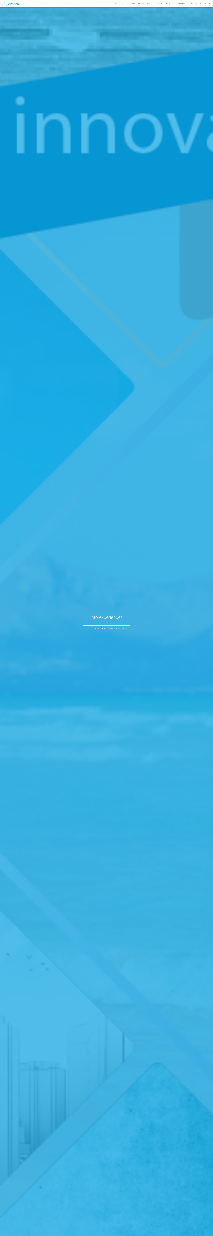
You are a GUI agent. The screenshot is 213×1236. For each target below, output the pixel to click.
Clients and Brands (162, 4)
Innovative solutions (141, 4)
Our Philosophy (181, 4)
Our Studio (196, 4)
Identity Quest (121, 4)
